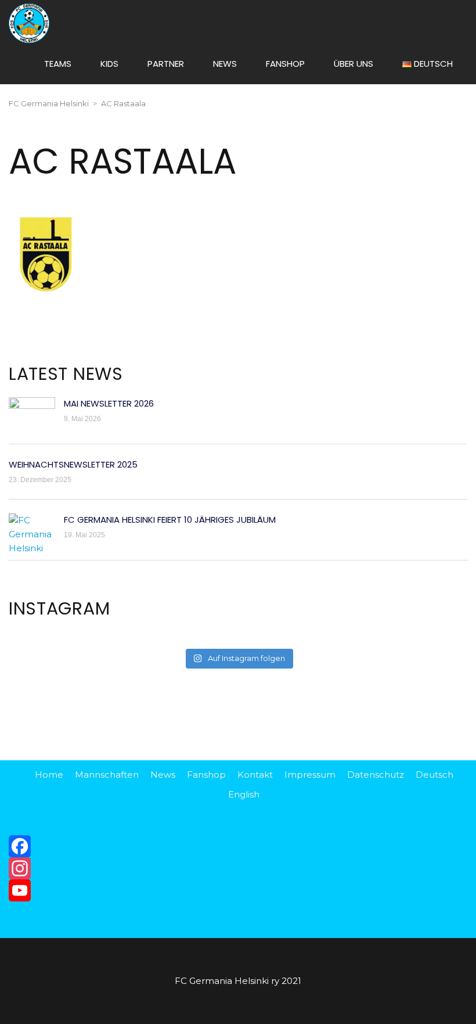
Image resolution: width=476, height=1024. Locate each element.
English (243, 794)
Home (49, 774)
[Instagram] (238, 868)
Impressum (310, 774)
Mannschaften (107, 774)
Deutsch (434, 774)
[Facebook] (238, 846)
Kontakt (255, 774)
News (162, 774)
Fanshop (206, 774)
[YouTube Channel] (238, 890)
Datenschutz (375, 774)
